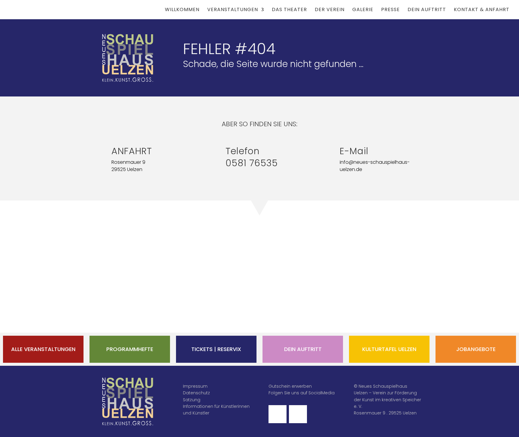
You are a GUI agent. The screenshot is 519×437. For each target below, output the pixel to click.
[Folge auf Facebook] (278, 414)
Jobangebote (476, 349)
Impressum (195, 386)
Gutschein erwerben (290, 386)
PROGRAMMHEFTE (129, 349)
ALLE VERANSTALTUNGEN (43, 349)
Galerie (362, 10)
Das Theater (289, 10)
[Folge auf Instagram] (298, 414)
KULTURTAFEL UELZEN (389, 349)
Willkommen (182, 10)
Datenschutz (196, 393)
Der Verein (329, 10)
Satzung (191, 400)
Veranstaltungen (232, 10)
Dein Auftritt (427, 10)
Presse (390, 10)
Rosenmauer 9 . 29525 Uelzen (385, 413)
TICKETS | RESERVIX (216, 349)
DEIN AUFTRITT (303, 349)
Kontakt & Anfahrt (481, 10)
